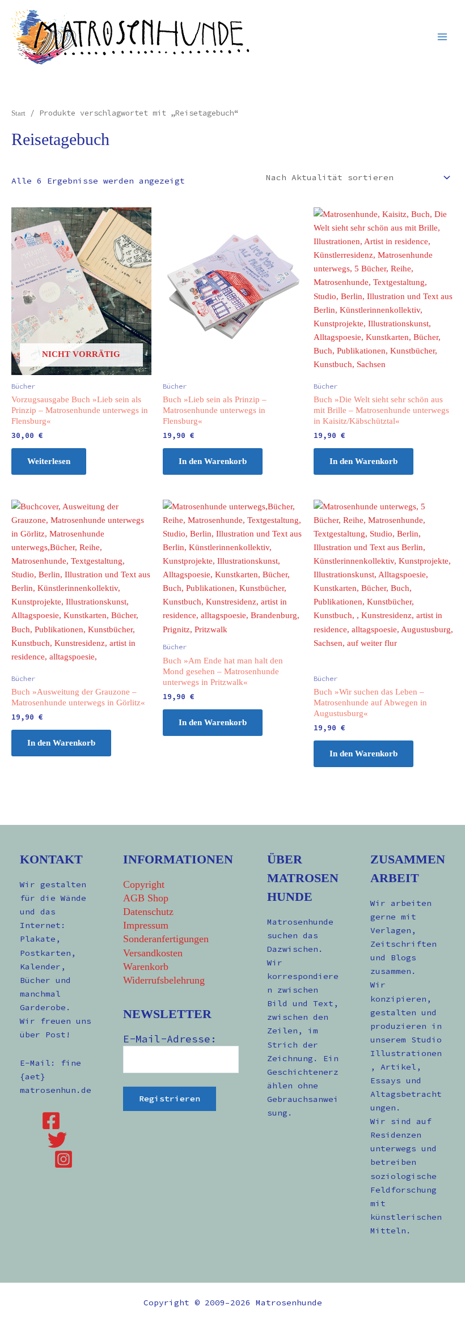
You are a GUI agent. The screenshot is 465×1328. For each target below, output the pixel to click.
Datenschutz (148, 911)
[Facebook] (51, 1120)
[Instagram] (63, 1159)
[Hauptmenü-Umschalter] (442, 36)
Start (18, 113)
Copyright (143, 884)
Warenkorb (145, 966)
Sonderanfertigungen (166, 938)
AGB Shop (145, 898)
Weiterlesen (48, 461)
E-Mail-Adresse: (170, 1038)
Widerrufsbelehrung (164, 980)
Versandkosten (153, 953)
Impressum (145, 925)
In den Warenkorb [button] (213, 461)
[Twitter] (57, 1140)
